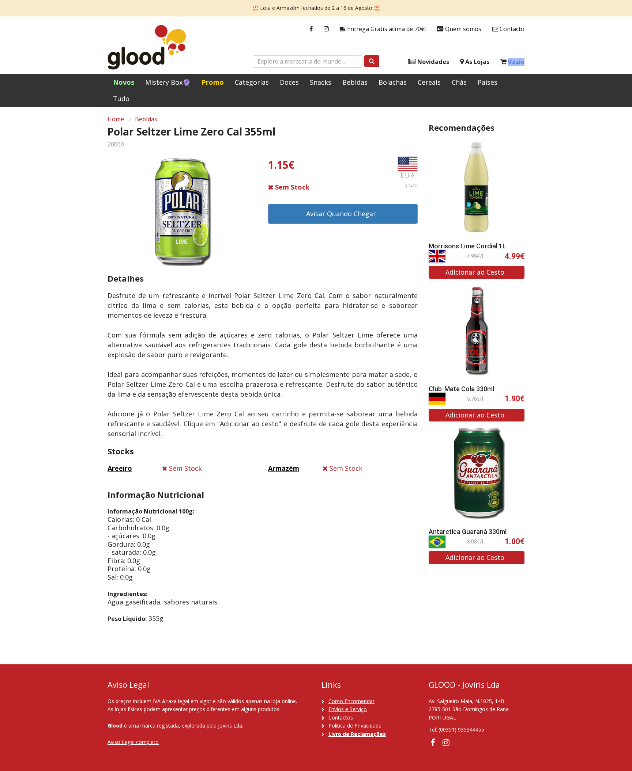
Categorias (252, 82)
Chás (459, 82)
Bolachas (393, 82)
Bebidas (355, 82)
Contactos (340, 717)
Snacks (320, 82)
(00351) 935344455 (461, 729)
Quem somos (462, 29)
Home (116, 119)
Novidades (432, 62)
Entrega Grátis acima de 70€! (386, 29)
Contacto (511, 29)
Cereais (429, 82)
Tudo (121, 98)
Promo (213, 82)
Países (487, 82)
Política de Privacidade (354, 725)
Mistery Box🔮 (168, 82)
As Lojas (476, 62)
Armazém (283, 468)
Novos (123, 82)
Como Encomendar (351, 701)
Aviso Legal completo (133, 741)
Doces (289, 82)
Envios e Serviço (347, 709)
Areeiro (120, 468)
